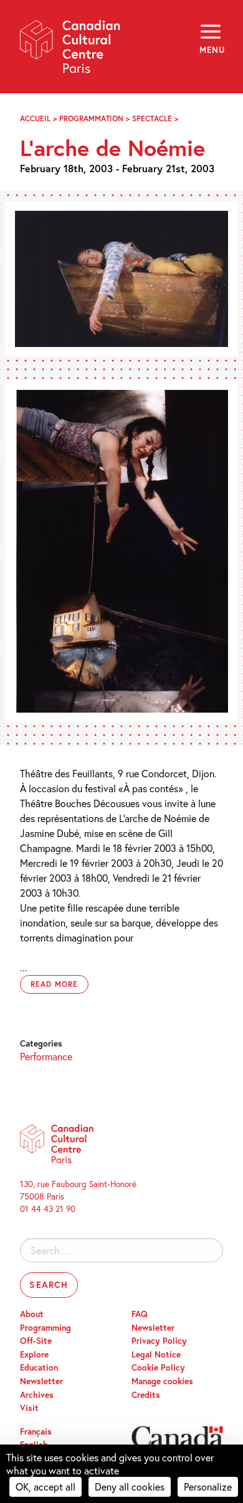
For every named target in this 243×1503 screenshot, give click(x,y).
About (32, 1314)
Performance (46, 1056)
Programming (45, 1327)
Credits (145, 1394)
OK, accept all (45, 1486)
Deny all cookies (129, 1486)
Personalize (208, 1486)
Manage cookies (162, 1381)
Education (39, 1367)
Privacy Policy (159, 1340)
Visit (29, 1407)
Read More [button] (54, 984)
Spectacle (152, 118)
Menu (211, 49)
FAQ (139, 1314)
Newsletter (41, 1381)
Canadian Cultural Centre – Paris (70, 50)
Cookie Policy (158, 1367)
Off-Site (36, 1340)
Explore (34, 1354)
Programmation (91, 118)
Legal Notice (156, 1354)
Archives (37, 1394)
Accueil (35, 118)
